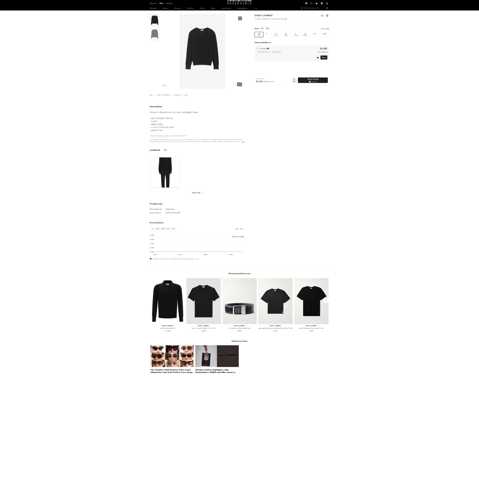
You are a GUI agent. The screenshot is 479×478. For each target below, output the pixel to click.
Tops (186, 95)
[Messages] (321, 3)
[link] (291, 53)
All (259, 34)
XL (305, 34)
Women (153, 3)
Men (161, 3)
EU (267, 28)
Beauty (169, 3)
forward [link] (263, 48)
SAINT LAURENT (263, 15)
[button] (313, 8)
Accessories (226, 8)
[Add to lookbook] (165, 150)
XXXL (325, 34)
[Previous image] (162, 51)
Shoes (202, 8)
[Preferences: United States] (306, 3)
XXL (315, 34)
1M (152, 229)
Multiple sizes (276, 52)
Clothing (190, 8)
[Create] (311, 3)
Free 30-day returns (263, 52)
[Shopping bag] (316, 3)
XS (266, 34)
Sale (255, 8)
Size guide (325, 28)
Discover (153, 8)
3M (158, 229)
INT (262, 28)
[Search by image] (326, 8)
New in (165, 8)
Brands (177, 8)
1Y (168, 229)
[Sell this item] (327, 15)
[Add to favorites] (322, 15)
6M (163, 229)
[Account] (327, 3)
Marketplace (242, 8)
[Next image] (242, 51)
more (242, 141)
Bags (213, 8)
